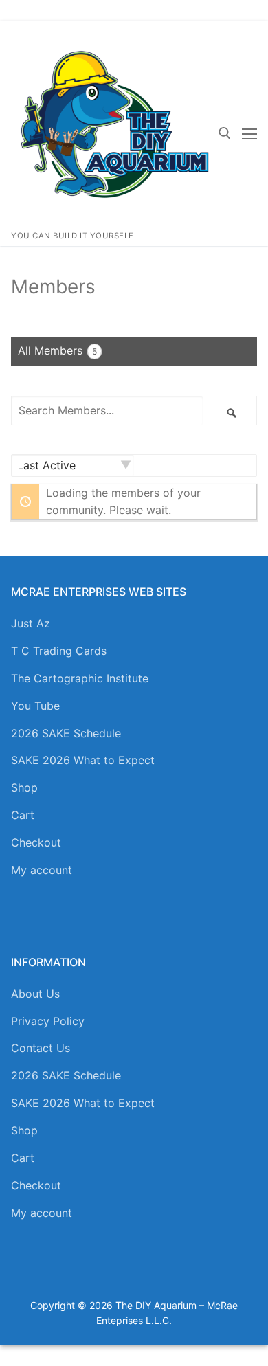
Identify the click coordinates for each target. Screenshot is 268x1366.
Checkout (36, 842)
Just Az (30, 623)
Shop (24, 787)
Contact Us (40, 1048)
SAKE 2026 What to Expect (83, 760)
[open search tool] (225, 133)
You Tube (35, 706)
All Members (57, 350)
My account (41, 870)
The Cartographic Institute (79, 678)
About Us (35, 993)
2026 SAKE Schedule (66, 733)
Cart (22, 815)
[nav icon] (249, 133)
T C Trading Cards (59, 651)
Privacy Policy (48, 1021)
